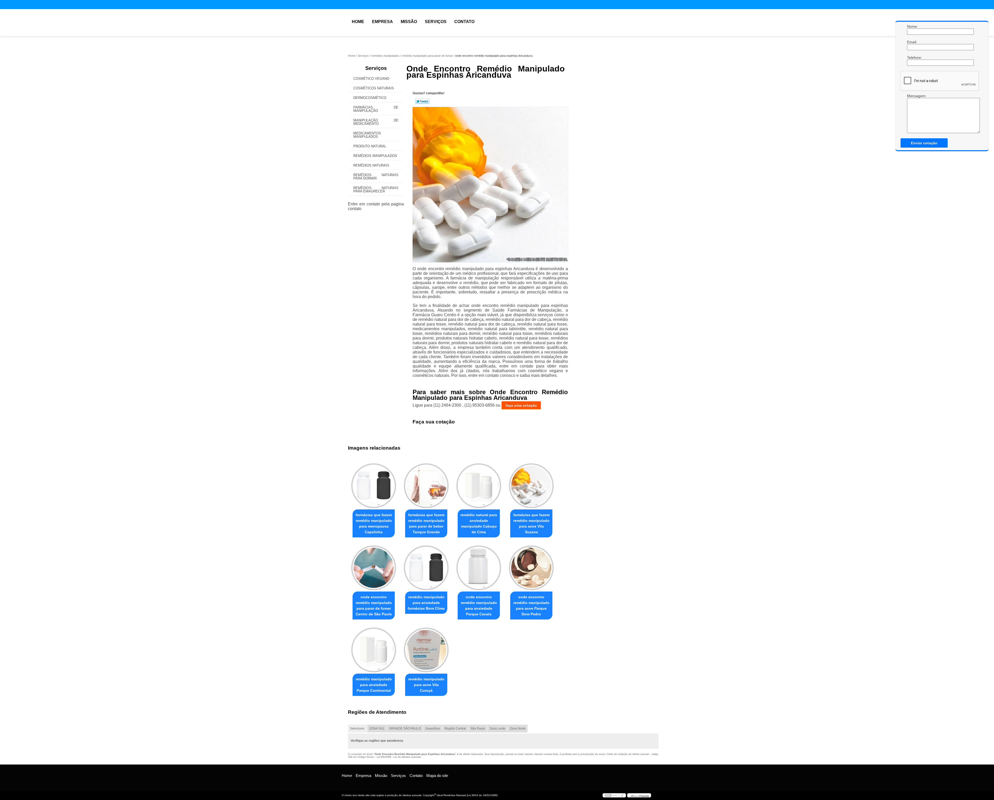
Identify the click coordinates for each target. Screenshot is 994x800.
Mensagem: (912, 96)
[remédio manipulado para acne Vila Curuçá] (426, 650)
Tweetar (422, 101)
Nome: (912, 26)
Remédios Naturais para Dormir (375, 176)
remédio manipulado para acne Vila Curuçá (426, 685)
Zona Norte (517, 728)
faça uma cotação (521, 405)
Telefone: (912, 57)
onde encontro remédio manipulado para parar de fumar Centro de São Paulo (374, 605)
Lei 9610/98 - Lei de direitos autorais (399, 756)
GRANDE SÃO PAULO (405, 728)
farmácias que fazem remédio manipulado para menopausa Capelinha (374, 523)
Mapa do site (437, 775)
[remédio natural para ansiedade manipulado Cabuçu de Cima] (478, 485)
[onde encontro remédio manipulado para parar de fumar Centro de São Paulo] (373, 567)
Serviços (436, 21)
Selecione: (357, 728)
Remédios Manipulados (375, 156)
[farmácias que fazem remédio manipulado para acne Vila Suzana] (531, 485)
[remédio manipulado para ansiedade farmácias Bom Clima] (426, 567)
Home (358, 21)
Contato (464, 21)
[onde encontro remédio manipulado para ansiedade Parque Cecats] (478, 567)
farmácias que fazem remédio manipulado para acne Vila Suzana (531, 523)
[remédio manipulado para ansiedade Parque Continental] (373, 650)
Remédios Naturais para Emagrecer (375, 189)
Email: (912, 42)
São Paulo (477, 728)
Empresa (382, 21)
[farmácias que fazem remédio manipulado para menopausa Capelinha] (373, 485)
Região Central (455, 728)
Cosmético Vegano (371, 79)
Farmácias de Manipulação (375, 109)
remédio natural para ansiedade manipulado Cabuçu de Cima (479, 523)
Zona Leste (497, 728)
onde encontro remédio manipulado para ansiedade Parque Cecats (479, 605)
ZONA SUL (377, 728)
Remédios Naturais (371, 165)
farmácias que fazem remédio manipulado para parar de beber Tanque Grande (426, 523)
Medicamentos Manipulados (367, 135)
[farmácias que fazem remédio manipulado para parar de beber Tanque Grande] (426, 485)
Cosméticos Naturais (373, 88)
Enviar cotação (924, 143)
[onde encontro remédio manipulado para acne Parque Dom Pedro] (531, 567)
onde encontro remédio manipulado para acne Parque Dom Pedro (531, 605)
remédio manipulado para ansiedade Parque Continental (374, 685)
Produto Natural (369, 146)
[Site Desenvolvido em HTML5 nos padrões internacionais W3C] (614, 795)
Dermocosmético (369, 98)
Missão (409, 21)
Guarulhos (432, 728)
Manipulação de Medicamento (375, 122)
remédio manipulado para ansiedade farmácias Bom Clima (426, 602)
